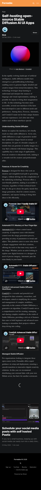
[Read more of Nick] (5, 29)
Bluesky (24, 467)
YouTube (16, 467)
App (3, 12)
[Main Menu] (37, 3)
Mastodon (33, 467)
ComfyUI (5, 293)
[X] (20, 463)
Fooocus (5, 170)
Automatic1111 (8, 229)
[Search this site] (33, 3)
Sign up (8, 467)
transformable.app (22, 470)
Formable (7, 3)
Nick (4, 35)
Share (35, 32)
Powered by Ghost (20, 474)
